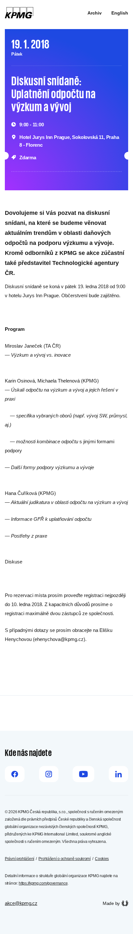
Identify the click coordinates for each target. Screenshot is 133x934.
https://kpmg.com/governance (43, 883)
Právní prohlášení (19, 858)
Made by (111, 903)
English (119, 13)
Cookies (102, 858)
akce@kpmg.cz (21, 903)
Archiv (94, 13)
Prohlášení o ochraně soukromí (64, 858)
